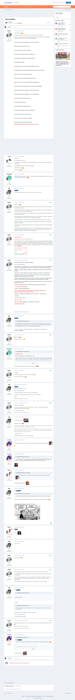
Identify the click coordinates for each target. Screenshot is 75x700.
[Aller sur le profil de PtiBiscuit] (56, 44)
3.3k (10, 643)
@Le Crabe (18, 490)
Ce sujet (66, 6)
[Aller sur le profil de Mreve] (9, 474)
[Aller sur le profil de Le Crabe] (9, 443)
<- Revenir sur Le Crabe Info (28, 6)
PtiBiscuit (59, 45)
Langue (23, 696)
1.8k (9, 39)
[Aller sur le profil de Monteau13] (56, 29)
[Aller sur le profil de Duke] (9, 192)
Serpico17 (59, 40)
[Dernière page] (12, 27)
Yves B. (9, 156)
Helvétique (21, 330)
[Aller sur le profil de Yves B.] (9, 160)
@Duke (16, 529)
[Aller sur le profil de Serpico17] (56, 39)
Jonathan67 (9, 174)
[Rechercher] (70, 7)
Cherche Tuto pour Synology (63, 33)
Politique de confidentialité (30, 696)
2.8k (10, 165)
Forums (6, 6)
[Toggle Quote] (15, 321)
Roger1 (10, 22)
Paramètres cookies (49, 696)
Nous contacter (38, 696)
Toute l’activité (15, 6)
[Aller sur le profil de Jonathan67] (9, 177)
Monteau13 (59, 30)
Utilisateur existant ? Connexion (58, 2)
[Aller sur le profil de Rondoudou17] (56, 23)
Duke (9, 188)
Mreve (9, 470)
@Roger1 (16, 190)
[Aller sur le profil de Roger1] (6, 23)
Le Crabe (9, 440)
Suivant (9, 658)
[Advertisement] (28, 14)
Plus (20, 6)
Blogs (10, 6)
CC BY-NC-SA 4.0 (37, 697)
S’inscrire (68, 2)
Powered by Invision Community (37, 698)
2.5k (10, 197)
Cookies (43, 696)
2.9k (10, 479)
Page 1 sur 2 (17, 658)
